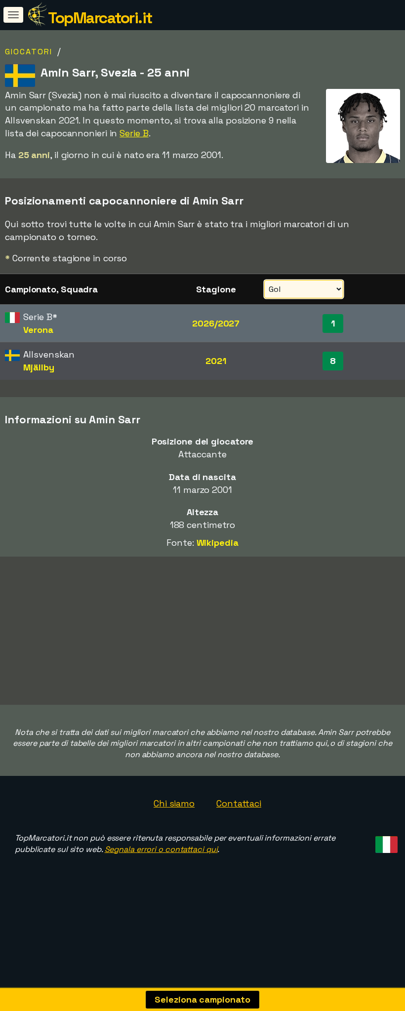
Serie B (134, 133)
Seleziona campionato (202, 999)
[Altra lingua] (385, 841)
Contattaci (238, 803)
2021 (215, 360)
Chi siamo (174, 803)
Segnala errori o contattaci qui (161, 849)
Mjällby (38, 367)
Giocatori (28, 51)
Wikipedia (218, 542)
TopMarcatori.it (100, 18)
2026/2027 (216, 323)
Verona (38, 329)
